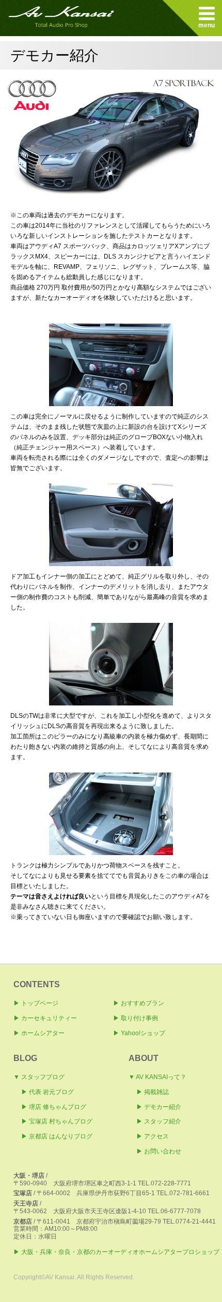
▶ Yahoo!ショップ (139, 1033)
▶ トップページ (35, 1003)
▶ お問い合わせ (158, 1151)
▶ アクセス (152, 1136)
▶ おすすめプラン (138, 1003)
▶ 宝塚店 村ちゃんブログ (56, 1121)
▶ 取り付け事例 (135, 1018)
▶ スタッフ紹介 (158, 1121)
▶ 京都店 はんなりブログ (56, 1136)
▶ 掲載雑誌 (152, 1092)
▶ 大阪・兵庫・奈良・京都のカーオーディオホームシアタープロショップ (116, 1252)
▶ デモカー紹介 (158, 1107)
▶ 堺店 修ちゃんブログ (53, 1107)
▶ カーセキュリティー (45, 1018)
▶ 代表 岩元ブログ (47, 1092)
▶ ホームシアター (39, 1033)
